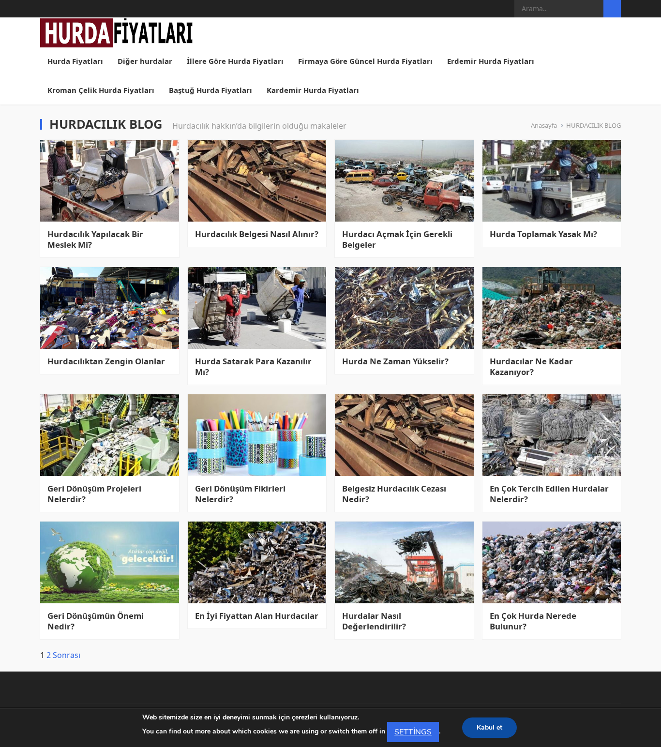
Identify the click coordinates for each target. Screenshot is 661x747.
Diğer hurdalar (145, 61)
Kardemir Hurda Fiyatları (313, 90)
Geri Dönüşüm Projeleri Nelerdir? (94, 494)
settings (413, 732)
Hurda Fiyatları (75, 61)
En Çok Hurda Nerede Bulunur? (533, 621)
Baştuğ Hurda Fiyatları (210, 90)
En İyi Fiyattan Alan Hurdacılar (256, 616)
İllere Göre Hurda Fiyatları (235, 61)
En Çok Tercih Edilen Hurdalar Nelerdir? (549, 494)
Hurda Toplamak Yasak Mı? (543, 234)
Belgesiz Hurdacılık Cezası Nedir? (394, 494)
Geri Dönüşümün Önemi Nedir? (95, 621)
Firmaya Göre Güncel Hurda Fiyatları (365, 61)
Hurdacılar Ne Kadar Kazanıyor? (531, 366)
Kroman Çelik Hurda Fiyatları (100, 90)
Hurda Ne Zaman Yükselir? (395, 361)
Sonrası (66, 655)
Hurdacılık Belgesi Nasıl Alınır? (256, 234)
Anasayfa (544, 125)
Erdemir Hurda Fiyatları (490, 61)
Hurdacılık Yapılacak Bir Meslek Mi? (95, 239)
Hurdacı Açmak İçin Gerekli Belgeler (397, 239)
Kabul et (489, 727)
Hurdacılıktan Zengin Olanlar (106, 361)
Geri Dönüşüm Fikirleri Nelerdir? (240, 494)
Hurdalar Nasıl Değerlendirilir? (374, 621)
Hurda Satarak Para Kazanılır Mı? (253, 366)
